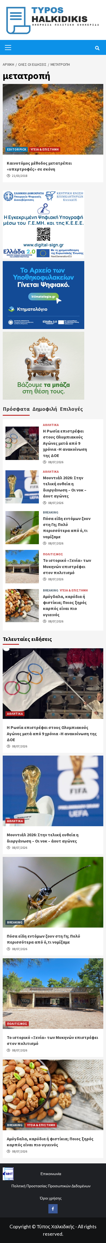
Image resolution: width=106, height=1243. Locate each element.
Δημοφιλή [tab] (44, 408)
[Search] (97, 48)
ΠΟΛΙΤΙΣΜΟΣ (53, 554)
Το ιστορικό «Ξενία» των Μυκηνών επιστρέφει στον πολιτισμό (67, 566)
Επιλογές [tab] (71, 408)
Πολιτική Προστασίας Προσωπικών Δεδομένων (51, 1185)
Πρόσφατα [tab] (16, 408)
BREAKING (50, 512)
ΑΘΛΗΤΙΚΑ (51, 425)
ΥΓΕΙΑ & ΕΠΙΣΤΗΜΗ (45, 149)
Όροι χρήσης (51, 1198)
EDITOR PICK (16, 149)
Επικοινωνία (50, 1173)
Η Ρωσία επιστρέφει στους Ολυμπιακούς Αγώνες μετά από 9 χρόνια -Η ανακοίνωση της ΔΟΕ (65, 443)
